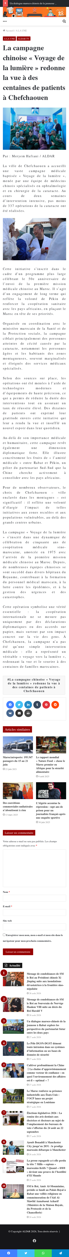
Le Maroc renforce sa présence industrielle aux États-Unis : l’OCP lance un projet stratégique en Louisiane (44, 1096)
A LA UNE (21, 30)
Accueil (9, 30)
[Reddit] (55, 705)
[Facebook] (10, 705)
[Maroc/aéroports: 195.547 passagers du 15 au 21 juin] (18, 744)
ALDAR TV (23, 38)
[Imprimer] (28, 713)
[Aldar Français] (34, 12)
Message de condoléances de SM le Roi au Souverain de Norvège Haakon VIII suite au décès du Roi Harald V (45, 1005)
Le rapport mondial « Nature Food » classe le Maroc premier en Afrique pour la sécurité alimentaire (50, 764)
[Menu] (5, 21)
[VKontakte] (10, 713)
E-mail (7, 906)
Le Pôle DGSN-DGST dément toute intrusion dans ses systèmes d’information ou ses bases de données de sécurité (46, 1049)
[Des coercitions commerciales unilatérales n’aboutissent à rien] (18, 790)
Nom (6, 892)
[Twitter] (19, 705)
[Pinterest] (46, 705)
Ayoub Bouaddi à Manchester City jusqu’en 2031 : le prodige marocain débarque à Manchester (46, 1146)
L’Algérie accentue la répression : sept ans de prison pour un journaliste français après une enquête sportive (50, 810)
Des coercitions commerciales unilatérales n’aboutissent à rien (18, 806)
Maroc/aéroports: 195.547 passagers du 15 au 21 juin (18, 760)
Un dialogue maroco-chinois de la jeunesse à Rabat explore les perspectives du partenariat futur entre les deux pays (46, 1027)
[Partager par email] (19, 713)
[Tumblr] (37, 705)
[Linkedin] (28, 705)
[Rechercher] (64, 21)
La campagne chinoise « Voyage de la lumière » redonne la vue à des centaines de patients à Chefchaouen (34, 685)
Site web (7, 920)
